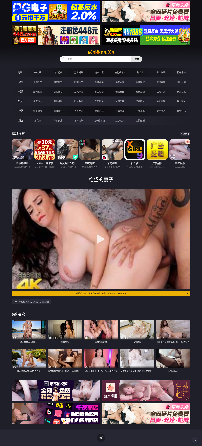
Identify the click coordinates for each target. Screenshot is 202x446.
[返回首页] (195, 440)
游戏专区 (99, 72)
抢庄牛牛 (181, 72)
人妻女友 (78, 110)
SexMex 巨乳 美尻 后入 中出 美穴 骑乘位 (31, 301)
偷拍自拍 (58, 91)
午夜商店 (58, 120)
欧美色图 (78, 101)
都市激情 (37, 110)
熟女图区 (161, 101)
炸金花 (140, 72)
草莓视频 (78, 120)
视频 (20, 82)
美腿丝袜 (119, 101)
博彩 (20, 72)
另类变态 (181, 91)
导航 (20, 120)
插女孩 (37, 120)
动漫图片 (99, 101)
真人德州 (58, 72)
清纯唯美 (140, 101)
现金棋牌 (161, 72)
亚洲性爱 (37, 91)
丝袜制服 (140, 82)
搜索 (137, 59)
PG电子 (37, 72)
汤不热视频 (99, 120)
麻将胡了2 (120, 72)
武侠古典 (99, 110)
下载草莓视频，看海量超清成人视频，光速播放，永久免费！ (101, 293)
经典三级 (140, 91)
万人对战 (78, 72)
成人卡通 (78, 91)
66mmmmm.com (101, 52)
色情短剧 (140, 120)
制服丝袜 (119, 91)
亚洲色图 (58, 101)
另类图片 (181, 101)
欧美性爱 (99, 91)
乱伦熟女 (161, 91)
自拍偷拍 (58, 82)
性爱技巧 (181, 110)
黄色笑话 (161, 110)
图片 (20, 101)
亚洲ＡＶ (37, 82)
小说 (20, 111)
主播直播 (161, 82)
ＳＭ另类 (181, 82)
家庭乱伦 (58, 110)
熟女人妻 (119, 82)
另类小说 (140, 110)
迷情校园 (119, 110)
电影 (20, 91)
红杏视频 (119, 120)
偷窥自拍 (37, 101)
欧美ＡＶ (78, 82)
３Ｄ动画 (99, 82)
